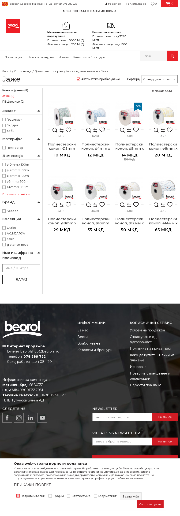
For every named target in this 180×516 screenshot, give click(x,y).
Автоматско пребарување (100, 79)
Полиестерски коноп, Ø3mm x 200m (62, 148)
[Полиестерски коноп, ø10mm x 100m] (96, 190)
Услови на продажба (147, 330)
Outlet (11, 228)
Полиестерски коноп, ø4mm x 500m (95, 148)
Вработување (89, 343)
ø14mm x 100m (18, 176)
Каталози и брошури (94, 350)
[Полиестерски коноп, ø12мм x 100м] (129, 190)
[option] (90, 11)
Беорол (12, 211)
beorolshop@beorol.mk (39, 351)
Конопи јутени (15, 90)
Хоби (11, 131)
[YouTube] (42, 417)
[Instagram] (18, 417)
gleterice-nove (17, 244)
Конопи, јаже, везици (82, 71)
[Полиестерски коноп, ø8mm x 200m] (62, 190)
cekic (10, 239)
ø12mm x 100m (18, 170)
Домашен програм (49, 71)
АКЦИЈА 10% (16, 233)
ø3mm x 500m (18, 181)
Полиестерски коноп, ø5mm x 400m (129, 148)
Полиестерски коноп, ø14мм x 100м (163, 223)
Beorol (6, 71)
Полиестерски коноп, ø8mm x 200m (62, 223)
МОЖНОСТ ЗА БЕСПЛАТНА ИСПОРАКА (89, 11)
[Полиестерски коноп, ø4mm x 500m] (96, 115)
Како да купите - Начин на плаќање (152, 357)
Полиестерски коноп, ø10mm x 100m (96, 223)
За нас (82, 330)
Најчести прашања (145, 385)
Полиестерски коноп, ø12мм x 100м (129, 223)
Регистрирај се (136, 3)
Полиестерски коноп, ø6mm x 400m (163, 148)
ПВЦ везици (13, 101)
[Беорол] (69, 122)
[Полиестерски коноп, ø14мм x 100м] (163, 190)
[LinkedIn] (30, 417)
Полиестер (15, 147)
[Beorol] (13, 26)
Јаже (8, 96)
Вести (82, 337)
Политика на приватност (151, 348)
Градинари (14, 119)
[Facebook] (7, 417)
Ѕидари (12, 125)
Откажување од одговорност (143, 339)
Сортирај (133, 79)
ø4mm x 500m (18, 187)
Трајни (58, 496)
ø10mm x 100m (18, 164)
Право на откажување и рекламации (150, 376)
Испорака (138, 367)
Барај (21, 280)
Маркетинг (107, 496)
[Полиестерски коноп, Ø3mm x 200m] (62, 115)
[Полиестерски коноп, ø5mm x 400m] (129, 115)
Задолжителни (33, 496)
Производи (22, 71)
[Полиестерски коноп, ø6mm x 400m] (163, 115)
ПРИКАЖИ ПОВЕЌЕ (32, 485)
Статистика (80, 496)
